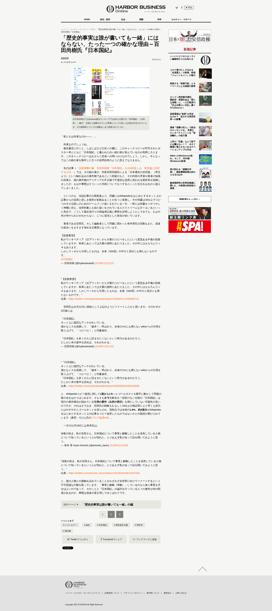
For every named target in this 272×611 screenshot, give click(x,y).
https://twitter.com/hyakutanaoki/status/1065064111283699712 (104, 298)
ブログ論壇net (100, 417)
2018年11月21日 (104, 263)
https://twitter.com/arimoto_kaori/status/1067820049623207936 (104, 473)
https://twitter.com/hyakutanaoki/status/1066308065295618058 (104, 386)
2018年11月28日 (119, 445)
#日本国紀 (67, 259)
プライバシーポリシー (133, 593)
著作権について (152, 593)
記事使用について (112, 593)
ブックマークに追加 (145, 539)
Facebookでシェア (112, 539)
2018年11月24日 (104, 346)
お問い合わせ (181, 593)
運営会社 (167, 593)
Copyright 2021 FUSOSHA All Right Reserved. (84, 605)
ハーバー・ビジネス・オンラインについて (82, 593)
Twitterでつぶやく (79, 539)
